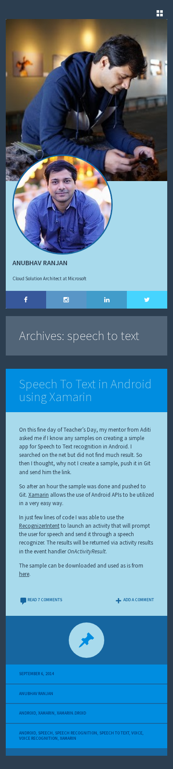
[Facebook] (26, 300)
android (27, 733)
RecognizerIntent (39, 525)
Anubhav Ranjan (36, 693)
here (24, 573)
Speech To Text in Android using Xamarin (85, 390)
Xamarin (38, 494)
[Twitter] (147, 300)
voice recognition (38, 738)
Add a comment (138, 600)
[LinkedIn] (106, 300)
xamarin (68, 738)
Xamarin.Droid (71, 713)
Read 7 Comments (45, 600)
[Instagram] (66, 300)
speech (45, 733)
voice (136, 733)
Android (27, 713)
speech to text (114, 733)
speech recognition (76, 733)
